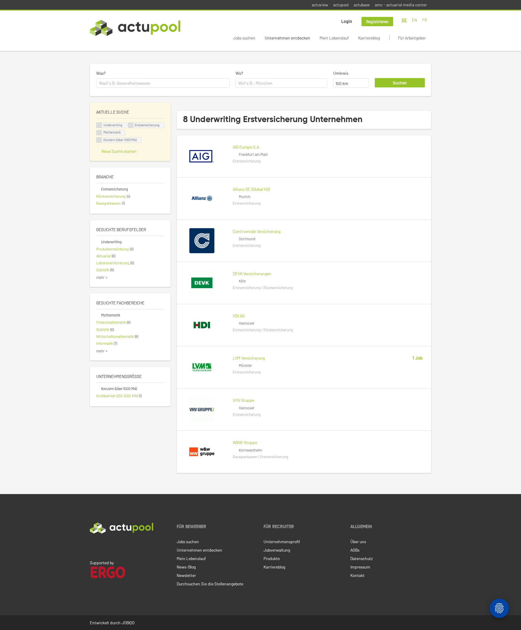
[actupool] (135, 28)
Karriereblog (369, 37)
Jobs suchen (244, 37)
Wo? (239, 73)
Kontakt (357, 575)
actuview (320, 4)
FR (424, 20)
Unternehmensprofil (282, 541)
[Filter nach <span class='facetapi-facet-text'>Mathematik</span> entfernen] (99, 132)
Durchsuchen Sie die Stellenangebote (210, 583)
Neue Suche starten (119, 151)
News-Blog (186, 566)
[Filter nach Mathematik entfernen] (98, 315)
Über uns (358, 541)
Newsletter (186, 575)
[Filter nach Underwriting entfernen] (98, 241)
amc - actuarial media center (401, 4)
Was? (101, 73)
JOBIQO (128, 622)
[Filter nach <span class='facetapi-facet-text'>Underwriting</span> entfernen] (99, 125)
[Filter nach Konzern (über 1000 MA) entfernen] (98, 388)
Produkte (272, 558)
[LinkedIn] (93, 546)
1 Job (417, 358)
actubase (362, 4)
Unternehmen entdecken (287, 37)
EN (414, 20)
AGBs (354, 550)
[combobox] (163, 83)
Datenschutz (361, 558)
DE (404, 20)
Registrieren (377, 21)
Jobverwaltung (277, 550)
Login (346, 21)
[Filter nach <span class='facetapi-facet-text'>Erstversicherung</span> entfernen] (131, 125)
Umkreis (340, 73)
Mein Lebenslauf (334, 37)
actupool (341, 4)
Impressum (360, 566)
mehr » (102, 277)
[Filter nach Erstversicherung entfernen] (98, 189)
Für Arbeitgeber (412, 37)
